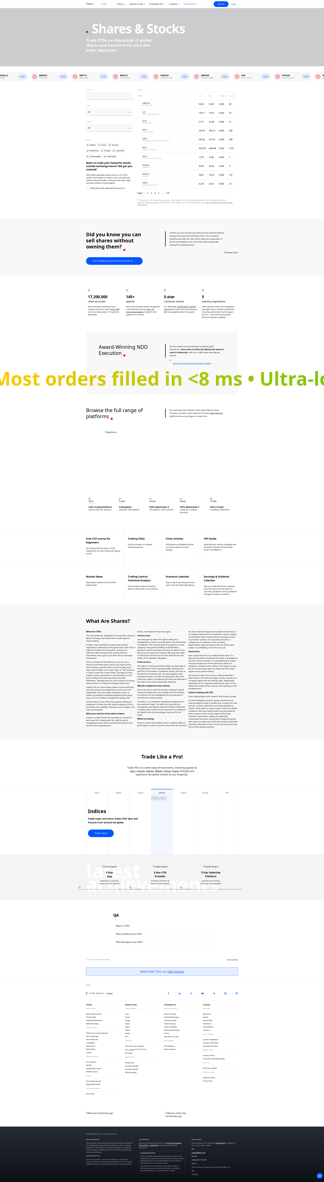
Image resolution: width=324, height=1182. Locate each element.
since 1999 (114, 309)
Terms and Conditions (174, 1143)
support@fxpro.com (198, 1153)
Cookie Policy (153, 1145)
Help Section (176, 971)
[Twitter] (191, 993)
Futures (141, 771)
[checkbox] (110, 188)
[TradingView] (236, 993)
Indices (150, 771)
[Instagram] (225, 993)
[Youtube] (202, 993)
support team (220, 1143)
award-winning (216, 413)
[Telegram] (214, 993)
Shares (175, 771)
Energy (167, 771)
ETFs (187, 771)
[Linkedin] (179, 993)
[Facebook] (168, 993)
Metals (158, 771)
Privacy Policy (143, 1145)
